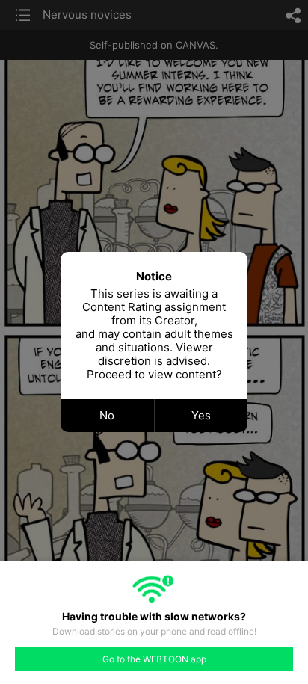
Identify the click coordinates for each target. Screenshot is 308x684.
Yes (201, 415)
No (106, 415)
